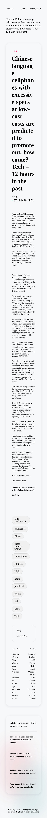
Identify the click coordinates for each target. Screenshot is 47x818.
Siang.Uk (9, 9)
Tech (15, 51)
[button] (22, 636)
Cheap (17, 536)
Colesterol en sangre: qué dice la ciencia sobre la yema (23, 724)
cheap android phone (18, 546)
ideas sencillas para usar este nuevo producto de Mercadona (22, 771)
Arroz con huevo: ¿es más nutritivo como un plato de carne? (20, 756)
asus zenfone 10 (20, 520)
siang (19, 631)
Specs (17, 608)
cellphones (19, 528)
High (17, 571)
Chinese (18, 563)
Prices (17, 593)
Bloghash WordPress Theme (27, 812)
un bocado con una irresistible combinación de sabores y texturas (22, 740)
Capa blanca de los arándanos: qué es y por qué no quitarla (22, 785)
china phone (20, 556)
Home (9, 19)
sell (16, 601)
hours (17, 578)
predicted (19, 586)
